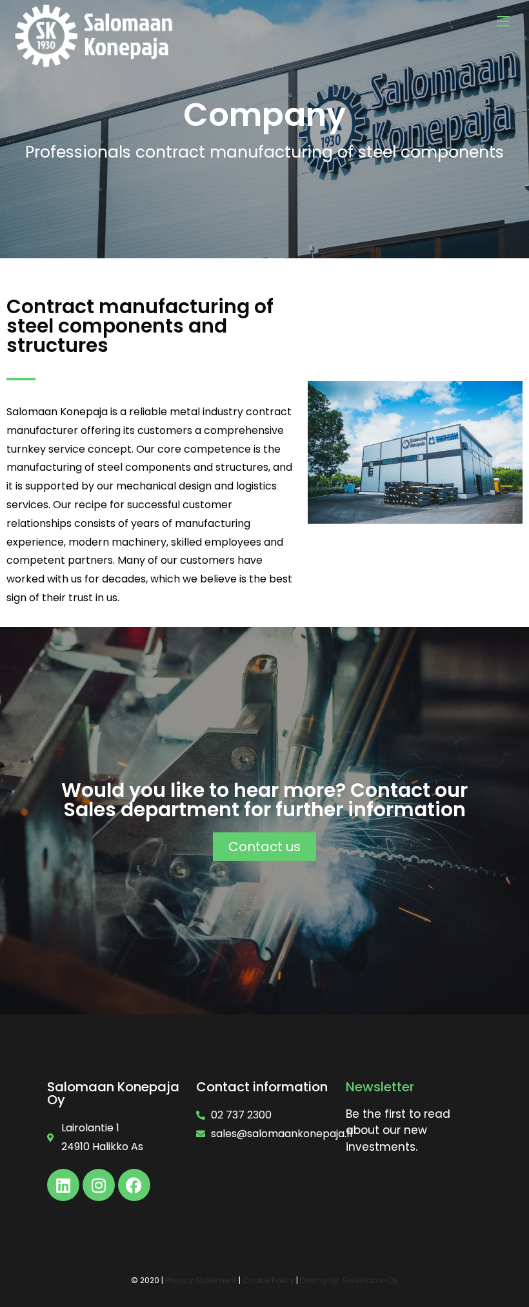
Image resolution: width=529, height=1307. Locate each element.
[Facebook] (134, 1185)
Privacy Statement (201, 1280)
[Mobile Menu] (503, 21)
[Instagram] (99, 1185)
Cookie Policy (268, 1280)
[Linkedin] (63, 1185)
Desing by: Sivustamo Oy (349, 1280)
